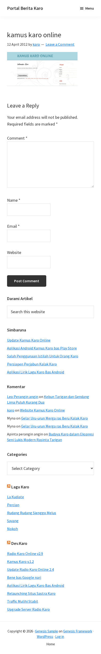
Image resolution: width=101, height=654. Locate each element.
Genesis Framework (77, 631)
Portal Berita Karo (25, 8)
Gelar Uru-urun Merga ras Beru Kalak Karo (54, 418)
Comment (17, 138)
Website (14, 252)
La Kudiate (15, 496)
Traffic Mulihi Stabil (22, 601)
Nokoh (12, 528)
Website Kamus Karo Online (42, 410)
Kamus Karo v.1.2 (20, 561)
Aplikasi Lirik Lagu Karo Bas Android (35, 372)
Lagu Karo (20, 487)
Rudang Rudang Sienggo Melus (31, 512)
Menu (89, 8)
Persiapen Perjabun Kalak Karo (32, 364)
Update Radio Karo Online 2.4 (30, 569)
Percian (13, 504)
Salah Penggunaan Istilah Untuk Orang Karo (42, 356)
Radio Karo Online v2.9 (25, 553)
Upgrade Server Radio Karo (28, 609)
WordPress (45, 636)
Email (13, 226)
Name (13, 200)
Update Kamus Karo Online (28, 340)
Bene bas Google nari (24, 577)
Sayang (13, 520)
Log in (59, 636)
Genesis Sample (46, 631)
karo (10, 410)
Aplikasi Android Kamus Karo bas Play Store (42, 348)
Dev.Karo (19, 543)
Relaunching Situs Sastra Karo (31, 593)
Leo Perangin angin (22, 396)
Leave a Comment (60, 44)
